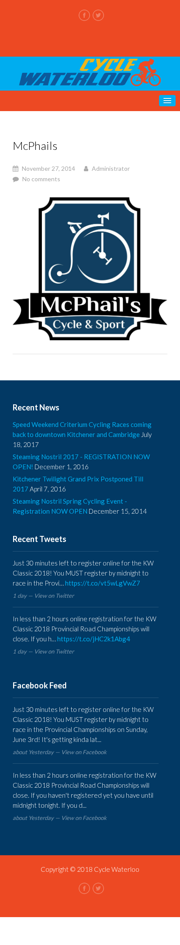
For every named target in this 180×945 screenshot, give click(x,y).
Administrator (111, 168)
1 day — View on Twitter (43, 595)
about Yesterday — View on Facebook (60, 752)
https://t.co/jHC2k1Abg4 (93, 639)
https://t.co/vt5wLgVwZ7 (102, 583)
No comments (41, 179)
